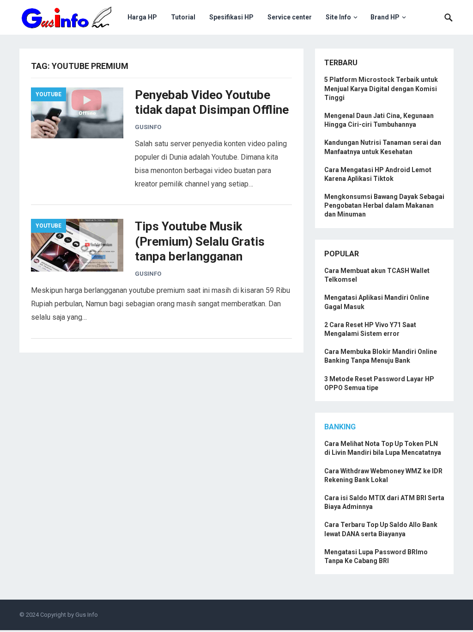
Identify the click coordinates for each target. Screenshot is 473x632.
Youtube (48, 94)
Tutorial (183, 17)
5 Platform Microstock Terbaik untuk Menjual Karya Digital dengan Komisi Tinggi (381, 88)
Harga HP (142, 17)
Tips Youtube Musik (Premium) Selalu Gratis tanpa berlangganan (200, 241)
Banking (340, 426)
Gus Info (86, 614)
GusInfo (148, 127)
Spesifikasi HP (231, 17)
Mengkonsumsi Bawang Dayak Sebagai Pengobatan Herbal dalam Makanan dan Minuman (384, 205)
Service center (289, 17)
